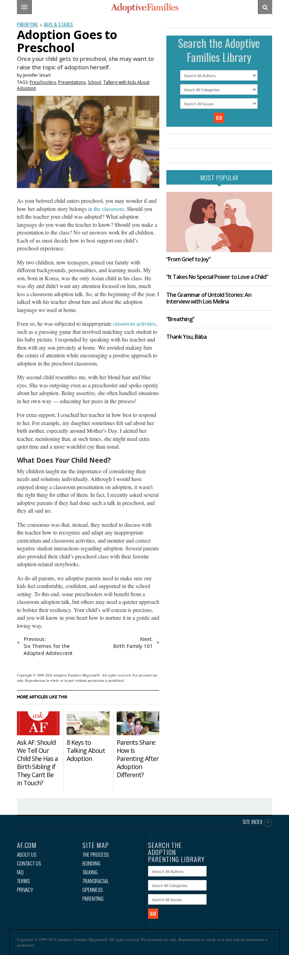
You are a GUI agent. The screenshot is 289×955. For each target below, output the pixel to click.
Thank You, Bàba (186, 337)
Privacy (25, 889)
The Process (95, 854)
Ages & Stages (58, 24)
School (94, 82)
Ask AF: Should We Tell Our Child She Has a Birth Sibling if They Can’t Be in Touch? (37, 762)
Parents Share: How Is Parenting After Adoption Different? (138, 758)
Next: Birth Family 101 (133, 642)
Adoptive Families (144, 8)
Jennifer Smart (37, 75)
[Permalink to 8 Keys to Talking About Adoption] (88, 723)
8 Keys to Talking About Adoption (86, 750)
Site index (252, 822)
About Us (26, 854)
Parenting (27, 24)
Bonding (91, 863)
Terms (23, 881)
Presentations (72, 82)
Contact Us (29, 863)
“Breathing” (180, 319)
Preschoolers (43, 82)
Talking (90, 872)
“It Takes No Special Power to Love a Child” (217, 277)
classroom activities (134, 323)
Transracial (95, 881)
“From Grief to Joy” (188, 259)
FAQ (20, 872)
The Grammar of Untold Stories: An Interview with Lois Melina (208, 298)
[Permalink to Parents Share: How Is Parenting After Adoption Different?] (138, 723)
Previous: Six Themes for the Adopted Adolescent (48, 646)
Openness (92, 889)
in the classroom (106, 208)
